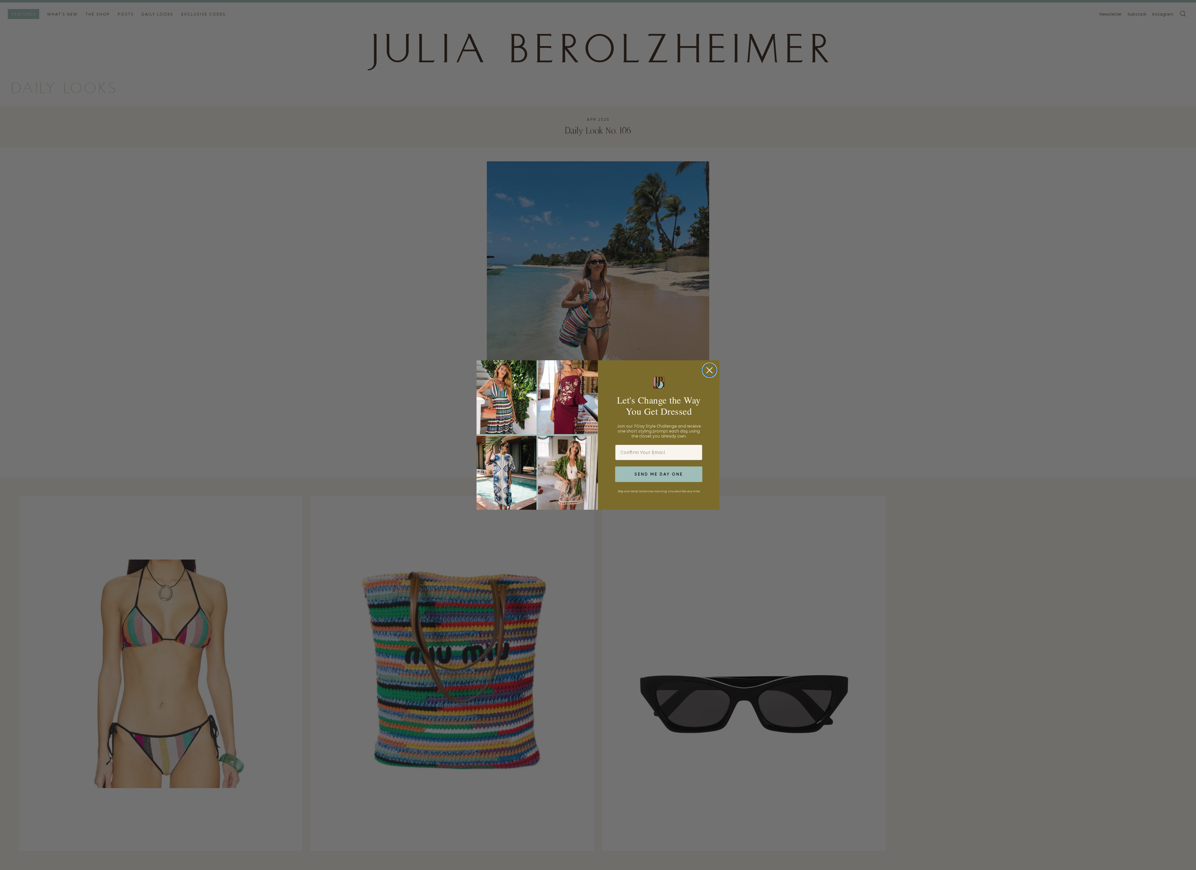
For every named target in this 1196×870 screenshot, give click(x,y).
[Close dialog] (709, 370)
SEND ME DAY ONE (658, 474)
